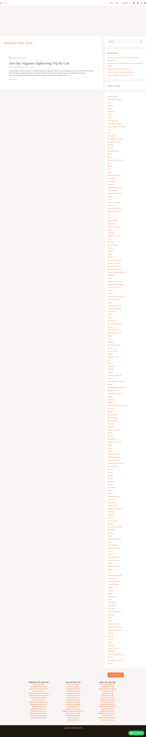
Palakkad (110, 484)
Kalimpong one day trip (114, 308)
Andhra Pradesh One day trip (116, 126)
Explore (109, 230)
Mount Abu (110, 424)
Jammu (109, 293)
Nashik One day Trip (113, 457)
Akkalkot (110, 105)
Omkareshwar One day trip (115, 463)
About (117, 3)
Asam (109, 130)
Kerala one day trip (14, 67)
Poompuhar (110, 511)
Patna (109, 490)
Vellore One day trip (113, 648)
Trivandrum (111, 615)
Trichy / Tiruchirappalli (114, 612)
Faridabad (110, 233)
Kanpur (109, 317)
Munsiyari (110, 436)
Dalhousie (110, 205)
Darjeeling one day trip (114, 208)
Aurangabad (111, 136)
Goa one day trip (112, 245)
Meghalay (110, 411)
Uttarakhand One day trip (114, 627)
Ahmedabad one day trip (114, 99)
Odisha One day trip (113, 460)
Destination (124, 3)
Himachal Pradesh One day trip (116, 272)
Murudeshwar (111, 439)
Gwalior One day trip (113, 263)
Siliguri (109, 563)
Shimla (109, 551)
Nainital (109, 451)
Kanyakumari (111, 321)
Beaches (110, 148)
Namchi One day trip (113, 454)
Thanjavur (110, 587)
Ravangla (110, 533)
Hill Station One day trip (114, 269)
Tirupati (109, 599)
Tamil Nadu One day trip (114, 575)
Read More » (13, 79)
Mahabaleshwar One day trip (116, 387)
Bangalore (110, 145)
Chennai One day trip (113, 175)
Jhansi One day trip (113, 299)
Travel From (24, 67)
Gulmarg (110, 257)
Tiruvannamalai (112, 602)
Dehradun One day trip (114, 211)
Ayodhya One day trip (113, 142)
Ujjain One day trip (113, 624)
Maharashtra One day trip (115, 393)
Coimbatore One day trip (114, 193)
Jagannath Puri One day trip (115, 284)
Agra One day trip (112, 96)
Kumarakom (111, 366)
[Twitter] (137, 3)
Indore (109, 278)
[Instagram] (141, 3)
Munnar (109, 433)
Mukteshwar (111, 427)
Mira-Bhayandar (112, 414)
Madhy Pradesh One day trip (116, 381)
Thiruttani (110, 593)
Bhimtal (109, 154)
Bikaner (109, 166)
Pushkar (109, 524)
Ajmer (109, 102)
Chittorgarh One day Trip (114, 187)
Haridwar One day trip (114, 266)
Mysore (109, 445)
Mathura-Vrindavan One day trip (116, 405)
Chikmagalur (111, 181)
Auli (108, 133)
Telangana (110, 578)
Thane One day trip (113, 584)
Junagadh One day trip (114, 305)
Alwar (109, 117)
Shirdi (109, 554)
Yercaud (109, 663)
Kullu (109, 363)
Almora (109, 114)
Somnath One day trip (113, 566)
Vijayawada (111, 651)
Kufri (108, 360)
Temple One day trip (113, 581)
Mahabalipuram (112, 390)
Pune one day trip (112, 521)
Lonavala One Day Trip (114, 375)
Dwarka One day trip (113, 227)
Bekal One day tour (113, 151)
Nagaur (109, 448)
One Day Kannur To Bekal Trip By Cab (119, 69)
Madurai (109, 384)
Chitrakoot (110, 184)
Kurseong (110, 369)
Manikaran (110, 402)
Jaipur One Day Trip (113, 287)
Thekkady (110, 590)
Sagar (109, 542)
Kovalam (110, 354)
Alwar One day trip (113, 120)
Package (110, 469)
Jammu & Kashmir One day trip (116, 296)
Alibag (109, 108)
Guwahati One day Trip (114, 260)
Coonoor (110, 196)
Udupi (109, 621)
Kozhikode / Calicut (113, 357)
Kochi (109, 339)
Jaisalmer (110, 290)
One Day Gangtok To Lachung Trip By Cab (120, 75)
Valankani (110, 636)
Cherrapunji (111, 178)
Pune (109, 518)
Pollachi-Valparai (112, 505)
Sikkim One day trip (113, 560)
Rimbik (109, 536)
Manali (109, 396)
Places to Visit (111, 499)
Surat (109, 572)
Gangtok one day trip (113, 236)
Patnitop (109, 493)
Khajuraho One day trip (114, 333)
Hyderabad (110, 275)
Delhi (109, 214)
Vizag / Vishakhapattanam (115, 654)
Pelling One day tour (113, 496)
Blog (111, 3)
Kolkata (109, 348)
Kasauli (109, 327)
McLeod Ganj (111, 408)
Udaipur (109, 618)
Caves (109, 172)
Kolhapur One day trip (114, 345)
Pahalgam (110, 481)
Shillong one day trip (113, 548)
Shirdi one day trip (112, 557)
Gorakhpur (110, 251)
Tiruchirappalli (111, 596)
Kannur (109, 314)
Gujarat (109, 254)
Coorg (109, 199)
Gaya (109, 239)
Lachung (110, 372)
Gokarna (110, 248)
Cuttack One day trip (113, 202)
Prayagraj (110, 515)
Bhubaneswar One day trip (115, 160)
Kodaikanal (110, 342)
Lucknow (110, 378)
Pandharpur (111, 487)
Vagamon (32, 67)
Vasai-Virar (110, 645)
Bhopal (109, 157)
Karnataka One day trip (114, 324)
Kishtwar (110, 336)
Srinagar (110, 569)
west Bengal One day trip (115, 660)
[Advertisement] (73, 18)
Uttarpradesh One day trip (115, 630)
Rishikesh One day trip (114, 539)
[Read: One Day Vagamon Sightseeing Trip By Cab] (17, 58)
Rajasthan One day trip (114, 527)
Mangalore (110, 399)
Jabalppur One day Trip (114, 281)
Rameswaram (111, 530)
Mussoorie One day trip (114, 442)
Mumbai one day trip (113, 430)
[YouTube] (145, 3)
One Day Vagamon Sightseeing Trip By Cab (39, 63)
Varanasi (110, 639)
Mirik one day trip (112, 421)
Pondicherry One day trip (114, 508)
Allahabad (110, 111)
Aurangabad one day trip (114, 139)
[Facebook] (134, 3)
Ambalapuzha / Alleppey (114, 123)
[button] (129, 3)
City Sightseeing (112, 190)
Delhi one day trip (112, 220)
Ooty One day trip (112, 466)
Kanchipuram (111, 311)
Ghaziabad (110, 242)
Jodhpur (109, 302)
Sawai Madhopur (112, 545)
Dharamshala (111, 224)
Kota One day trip (112, 351)
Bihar (109, 163)
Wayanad (110, 657)
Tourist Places (111, 605)
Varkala (109, 642)
